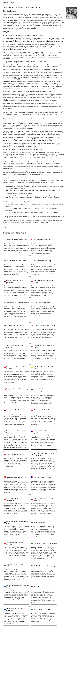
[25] (14, 168)
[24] (15, 166)
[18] (59, 134)
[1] (47, 43)
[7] (51, 69)
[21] (37, 146)
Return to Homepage (8, 2)
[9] (54, 69)
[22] (46, 155)
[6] (25, 55)
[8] (53, 69)
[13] (26, 95)
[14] (43, 105)
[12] (54, 88)
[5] (23, 55)
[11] (21, 75)
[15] (49, 125)
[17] (53, 125)
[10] (56, 69)
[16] (51, 125)
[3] (28, 46)
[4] (25, 49)
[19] (33, 139)
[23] (43, 163)
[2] (48, 43)
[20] (35, 139)
